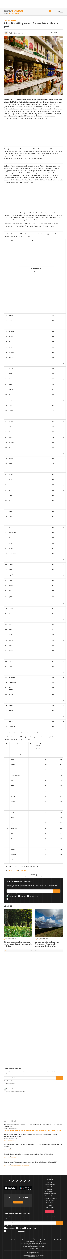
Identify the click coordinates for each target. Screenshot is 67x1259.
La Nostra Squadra (50, 1184)
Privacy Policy (23, 899)
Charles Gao (13, 870)
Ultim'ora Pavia (49, 1196)
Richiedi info (18, 1202)
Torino (11, 1150)
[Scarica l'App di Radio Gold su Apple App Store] (10, 1188)
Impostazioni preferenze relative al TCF (33, 1245)
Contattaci (50, 1211)
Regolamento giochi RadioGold (51, 1240)
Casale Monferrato (36, 1130)
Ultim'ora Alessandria (50, 1194)
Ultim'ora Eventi (49, 1200)
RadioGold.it (37, 1252)
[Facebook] (8, 1181)
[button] (61, 950)
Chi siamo (49, 1182)
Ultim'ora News (49, 1191)
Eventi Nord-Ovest (33, 896)
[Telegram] (24, 1181)
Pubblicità (50, 1187)
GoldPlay (6, 1130)
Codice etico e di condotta (28, 1240)
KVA (38, 1256)
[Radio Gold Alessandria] (13, 12)
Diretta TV (50, 1205)
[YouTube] (16, 1181)
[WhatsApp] (28, 1181)
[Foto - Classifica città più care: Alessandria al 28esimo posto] (33, 65)
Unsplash (23, 870)
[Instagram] (20, 1181)
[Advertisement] (33, 133)
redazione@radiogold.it (39, 1255)
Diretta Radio (49, 1203)
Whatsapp (50, 1189)
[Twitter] (12, 1181)
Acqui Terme (20, 1130)
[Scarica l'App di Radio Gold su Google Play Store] (25, 1188)
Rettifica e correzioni (35, 1241)
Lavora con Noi (50, 1207)
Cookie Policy (37, 1238)
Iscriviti (56, 891)
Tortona (58, 1130)
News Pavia (23, 896)
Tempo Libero (13, 1130)
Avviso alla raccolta (33, 1248)
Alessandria (12, 20)
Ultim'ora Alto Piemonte (50, 1198)
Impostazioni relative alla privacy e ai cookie (33, 1247)
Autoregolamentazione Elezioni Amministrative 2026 (33, 1243)
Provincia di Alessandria (48, 1130)
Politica (36, 940)
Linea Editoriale (39, 1240)
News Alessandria (13, 896)
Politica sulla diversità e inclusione (13, 1240)
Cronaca (6, 20)
